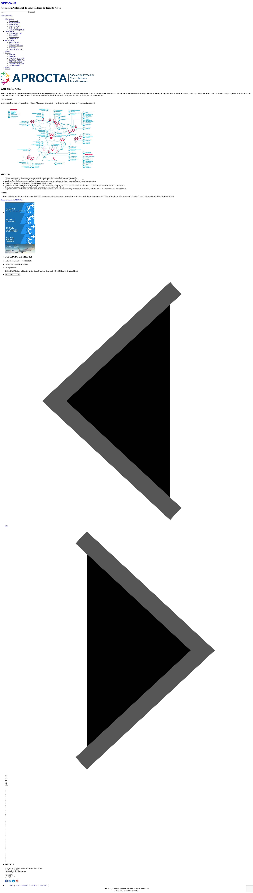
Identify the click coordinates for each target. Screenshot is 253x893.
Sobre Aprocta (9, 19)
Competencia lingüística (16, 63)
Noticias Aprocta (14, 42)
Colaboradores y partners (16, 30)
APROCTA (8, 2)
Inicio (11, 885)
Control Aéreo (9, 31)
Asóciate (7, 51)
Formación (12, 56)
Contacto (7, 69)
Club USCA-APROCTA (17, 60)
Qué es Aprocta (13, 21)
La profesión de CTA (15, 33)
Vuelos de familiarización (17, 58)
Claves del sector (14, 37)
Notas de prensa (14, 44)
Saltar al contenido (6, 16)
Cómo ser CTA (13, 35)
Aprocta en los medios (16, 46)
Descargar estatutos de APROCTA (12, 200)
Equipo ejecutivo (14, 28)
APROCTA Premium (15, 62)
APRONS (12, 54)
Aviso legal (43, 885)
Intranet (7, 67)
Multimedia (12, 47)
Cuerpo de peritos (14, 26)
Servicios (7, 53)
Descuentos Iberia (14, 65)
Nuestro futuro (13, 38)
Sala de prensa (9, 40)
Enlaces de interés (22, 885)
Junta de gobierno (14, 22)
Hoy (6, 526)
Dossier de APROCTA (16, 49)
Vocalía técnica (13, 24)
